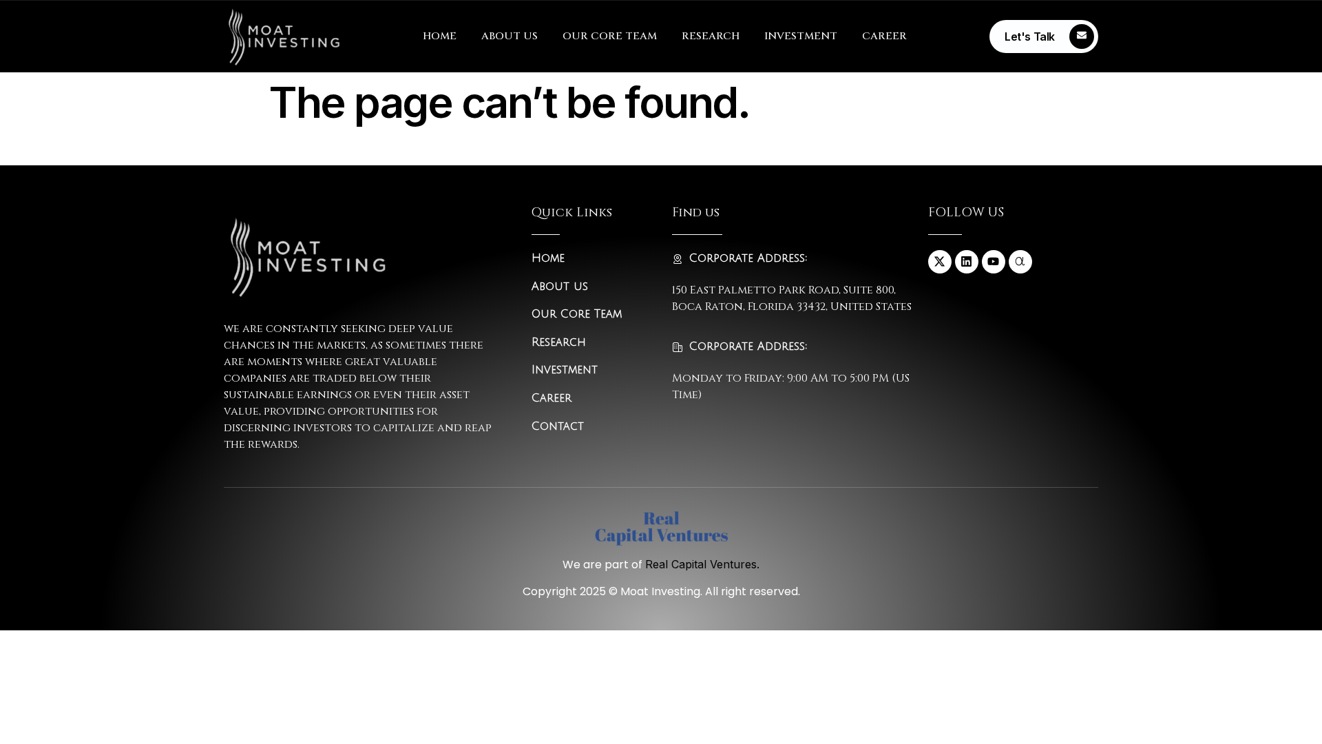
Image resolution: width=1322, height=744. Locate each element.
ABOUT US (509, 36)
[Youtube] (993, 261)
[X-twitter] (940, 261)
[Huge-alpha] (1020, 261)
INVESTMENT (800, 36)
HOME (440, 36)
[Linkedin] (966, 261)
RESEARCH (710, 36)
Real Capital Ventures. (702, 564)
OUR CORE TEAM (610, 36)
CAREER (884, 36)
